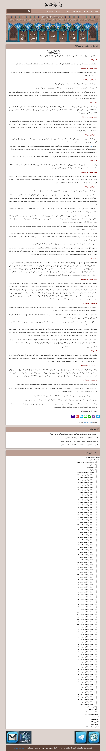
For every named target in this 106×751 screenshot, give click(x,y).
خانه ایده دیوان (19, 748)
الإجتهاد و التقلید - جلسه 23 (86, 649)
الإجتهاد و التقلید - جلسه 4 (86, 697)
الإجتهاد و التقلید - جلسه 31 (86, 629)
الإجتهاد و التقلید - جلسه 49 (86, 584)
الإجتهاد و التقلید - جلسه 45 (86, 594)
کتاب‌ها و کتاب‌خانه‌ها (92, 727)
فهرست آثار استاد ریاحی (63, 11)
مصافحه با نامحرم (91, 467)
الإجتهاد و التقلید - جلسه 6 (86, 692)
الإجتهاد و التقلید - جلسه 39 (86, 609)
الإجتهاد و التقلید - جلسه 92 (86, 477)
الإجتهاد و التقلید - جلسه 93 (86, 475)
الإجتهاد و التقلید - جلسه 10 (86, 682)
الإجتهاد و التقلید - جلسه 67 (86, 540)
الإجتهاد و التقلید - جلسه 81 (86, 505)
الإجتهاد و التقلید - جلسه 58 (85, 562)
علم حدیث (94, 717)
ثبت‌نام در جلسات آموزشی (80, 11)
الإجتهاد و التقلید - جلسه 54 (86, 572)
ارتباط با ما (50, 11)
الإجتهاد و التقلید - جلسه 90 (86, 482)
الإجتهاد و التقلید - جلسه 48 (86, 587)
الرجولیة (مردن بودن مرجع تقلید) (86, 462)
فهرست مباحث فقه (90, 712)
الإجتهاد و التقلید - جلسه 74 (86, 522)
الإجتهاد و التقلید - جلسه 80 (86, 507)
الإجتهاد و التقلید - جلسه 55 (85, 569)
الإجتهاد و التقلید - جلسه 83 (85, 500)
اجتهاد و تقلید (88, 422)
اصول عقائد (94, 722)
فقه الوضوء (92, 465)
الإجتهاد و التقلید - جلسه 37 (85, 614)
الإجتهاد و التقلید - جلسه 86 (86, 492)
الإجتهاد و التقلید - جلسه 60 (86, 557)
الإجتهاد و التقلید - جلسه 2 (86, 702)
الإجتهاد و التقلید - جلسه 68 (86, 537)
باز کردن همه (95, 457)
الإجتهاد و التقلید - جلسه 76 (86, 517)
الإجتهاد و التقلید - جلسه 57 (85, 564)
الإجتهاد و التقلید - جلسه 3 (86, 699)
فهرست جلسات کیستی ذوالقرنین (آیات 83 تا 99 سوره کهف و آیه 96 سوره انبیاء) (73, 434)
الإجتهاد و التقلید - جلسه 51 (86, 579)
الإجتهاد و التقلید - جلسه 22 (86, 652)
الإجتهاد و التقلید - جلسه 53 (85, 574)
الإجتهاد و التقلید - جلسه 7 (86, 689)
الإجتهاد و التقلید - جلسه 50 (86, 582)
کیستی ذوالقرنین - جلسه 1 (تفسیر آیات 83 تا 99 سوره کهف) (78, 438)
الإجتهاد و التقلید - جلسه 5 (86, 694)
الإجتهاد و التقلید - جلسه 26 (86, 642)
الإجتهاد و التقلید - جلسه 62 (86, 552)
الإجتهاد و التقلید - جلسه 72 (86, 527)
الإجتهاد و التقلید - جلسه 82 (86, 502)
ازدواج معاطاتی (91, 707)
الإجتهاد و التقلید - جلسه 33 (85, 624)
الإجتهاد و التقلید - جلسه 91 (86, 480)
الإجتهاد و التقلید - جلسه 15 (86, 669)
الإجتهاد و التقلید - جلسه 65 (86, 544)
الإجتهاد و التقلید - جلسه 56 (86, 567)
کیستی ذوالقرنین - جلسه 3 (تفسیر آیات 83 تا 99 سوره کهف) (78, 445)
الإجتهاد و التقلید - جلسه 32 (86, 627)
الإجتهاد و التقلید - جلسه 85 (85, 495)
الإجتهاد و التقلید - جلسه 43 (85, 599)
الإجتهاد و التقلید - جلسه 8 (86, 687)
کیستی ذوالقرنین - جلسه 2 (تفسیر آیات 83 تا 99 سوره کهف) (78, 441)
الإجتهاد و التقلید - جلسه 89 (86, 485)
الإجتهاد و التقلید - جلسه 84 (86, 497)
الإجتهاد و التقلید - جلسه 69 (86, 535)
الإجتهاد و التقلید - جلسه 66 (86, 542)
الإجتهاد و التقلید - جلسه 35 (85, 619)
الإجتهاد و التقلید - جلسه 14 (86, 672)
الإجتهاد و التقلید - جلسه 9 (86, 684)
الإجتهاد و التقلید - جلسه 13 (86, 674)
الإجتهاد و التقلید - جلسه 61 (86, 554)
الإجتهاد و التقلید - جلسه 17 (86, 664)
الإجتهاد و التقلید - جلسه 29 (86, 634)
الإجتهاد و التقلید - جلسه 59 (86, 559)
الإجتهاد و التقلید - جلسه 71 (86, 530)
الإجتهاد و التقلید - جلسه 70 (86, 532)
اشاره (91, 146)
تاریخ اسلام (94, 724)
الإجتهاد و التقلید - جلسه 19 (86, 659)
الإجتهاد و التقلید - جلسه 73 (85, 525)
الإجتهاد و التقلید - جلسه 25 (86, 644)
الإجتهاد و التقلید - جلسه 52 (86, 577)
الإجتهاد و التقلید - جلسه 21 (86, 654)
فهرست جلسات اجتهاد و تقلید (85, 472)
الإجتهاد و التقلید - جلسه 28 (86, 637)
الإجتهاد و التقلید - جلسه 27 (86, 639)
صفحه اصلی (95, 11)
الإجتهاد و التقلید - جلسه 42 (86, 602)
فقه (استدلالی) (93, 460)
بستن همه (88, 457)
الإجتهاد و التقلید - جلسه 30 (86, 632)
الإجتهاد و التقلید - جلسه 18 (86, 662)
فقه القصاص (92, 709)
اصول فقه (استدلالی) (91, 714)
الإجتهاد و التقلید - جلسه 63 (85, 549)
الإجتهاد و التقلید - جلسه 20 (86, 657)
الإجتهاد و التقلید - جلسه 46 (86, 592)
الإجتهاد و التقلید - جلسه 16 (86, 667)
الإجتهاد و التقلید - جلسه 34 (85, 622)
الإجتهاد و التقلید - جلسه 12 (86, 677)
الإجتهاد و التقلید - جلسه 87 (85, 490)
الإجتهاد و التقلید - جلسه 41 (86, 604)
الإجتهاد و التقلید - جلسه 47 (86, 589)
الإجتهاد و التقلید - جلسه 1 (86, 704)
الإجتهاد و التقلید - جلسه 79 (86, 510)
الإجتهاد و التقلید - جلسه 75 (85, 520)
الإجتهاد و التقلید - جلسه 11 (86, 679)
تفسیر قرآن (94, 719)
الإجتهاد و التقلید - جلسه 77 (85, 515)
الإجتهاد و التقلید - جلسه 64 (86, 547)
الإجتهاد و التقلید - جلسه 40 (86, 607)
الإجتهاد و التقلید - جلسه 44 (86, 597)
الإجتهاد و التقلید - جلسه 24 (86, 647)
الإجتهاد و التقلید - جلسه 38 (85, 612)
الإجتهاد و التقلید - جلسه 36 (85, 617)
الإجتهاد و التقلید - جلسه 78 (85, 512)
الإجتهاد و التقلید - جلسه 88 (85, 487)
